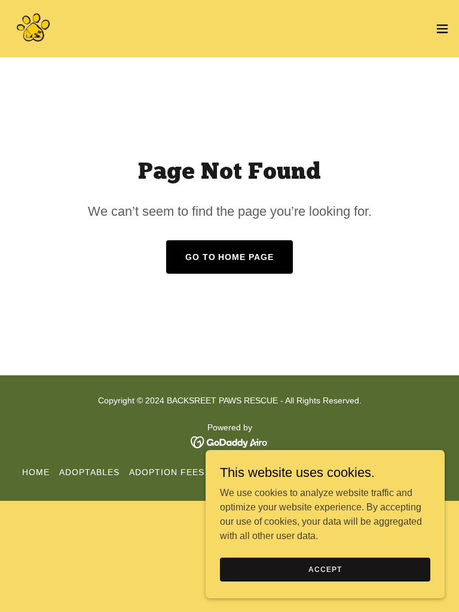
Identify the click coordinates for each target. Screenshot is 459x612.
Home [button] (36, 472)
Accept (324, 569)
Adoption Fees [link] (166, 472)
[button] (442, 29)
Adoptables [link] (89, 472)
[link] (33, 29)
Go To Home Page (229, 257)
